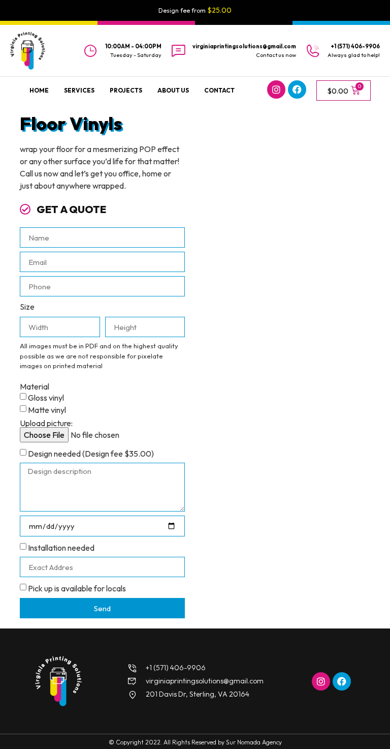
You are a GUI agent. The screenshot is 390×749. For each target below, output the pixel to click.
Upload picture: (46, 423)
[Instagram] (276, 89)
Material (34, 386)
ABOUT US (173, 90)
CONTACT (219, 90)
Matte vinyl (47, 410)
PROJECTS (126, 90)
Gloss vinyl (46, 398)
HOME (39, 90)
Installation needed (61, 548)
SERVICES (79, 90)
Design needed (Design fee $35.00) (91, 453)
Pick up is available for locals (77, 588)
